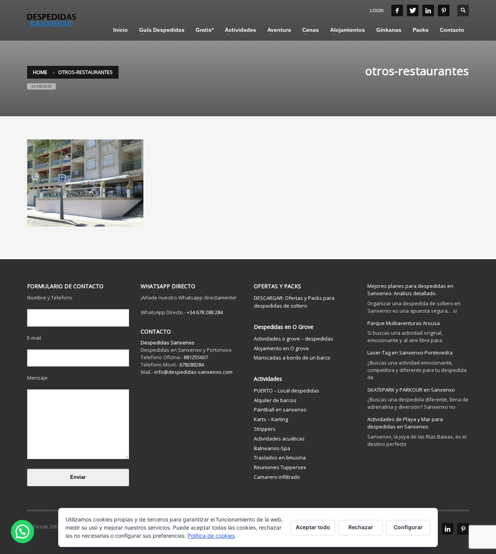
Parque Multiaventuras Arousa (403, 323)
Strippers (265, 428)
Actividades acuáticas (279, 438)
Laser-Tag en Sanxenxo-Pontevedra (410, 352)
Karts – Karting (271, 419)
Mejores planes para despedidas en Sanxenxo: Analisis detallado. (410, 289)
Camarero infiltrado (277, 476)
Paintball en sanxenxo (280, 409)
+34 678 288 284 (205, 312)
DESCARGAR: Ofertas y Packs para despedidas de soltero (294, 302)
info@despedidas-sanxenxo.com (193, 371)
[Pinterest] (444, 10)
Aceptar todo (313, 527)
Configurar (408, 527)
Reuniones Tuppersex (280, 467)
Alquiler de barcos (275, 400)
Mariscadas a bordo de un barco (292, 357)
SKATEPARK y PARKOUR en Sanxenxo (411, 389)
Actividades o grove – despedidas (293, 338)
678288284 (191, 364)
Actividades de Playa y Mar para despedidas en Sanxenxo (405, 423)
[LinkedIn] (428, 10)
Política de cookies (211, 535)
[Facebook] (397, 10)
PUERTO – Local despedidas (286, 390)
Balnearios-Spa (272, 448)
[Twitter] (412, 10)
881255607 (196, 357)
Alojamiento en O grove (281, 348)
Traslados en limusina (280, 457)
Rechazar (360, 527)
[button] (22, 531)
